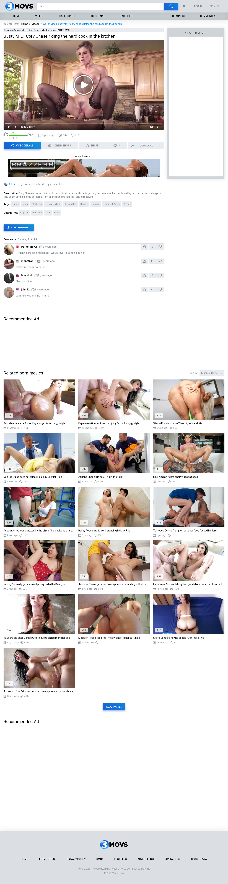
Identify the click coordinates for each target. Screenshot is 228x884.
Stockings (37, 204)
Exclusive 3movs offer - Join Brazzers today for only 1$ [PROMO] (37, 30)
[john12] (9, 292)
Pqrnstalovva (29, 246)
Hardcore (37, 212)
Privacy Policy (76, 859)
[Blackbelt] (9, 278)
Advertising (146, 859)
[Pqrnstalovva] (9, 249)
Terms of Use (47, 859)
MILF (48, 212)
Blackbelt (27, 275)
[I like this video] (6, 135)
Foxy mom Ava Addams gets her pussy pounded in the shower (39, 691)
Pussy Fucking (53, 204)
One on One (70, 204)
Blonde (127, 204)
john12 (25, 289)
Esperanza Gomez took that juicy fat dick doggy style (108, 423)
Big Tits (24, 212)
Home (16, 16)
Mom (25, 204)
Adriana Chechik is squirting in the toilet (100, 476)
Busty (16, 204)
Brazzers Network (34, 184)
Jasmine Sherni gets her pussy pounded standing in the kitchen (114, 584)
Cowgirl (84, 204)
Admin (12, 184)
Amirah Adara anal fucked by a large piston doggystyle (34, 423)
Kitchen (95, 204)
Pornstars (97, 16)
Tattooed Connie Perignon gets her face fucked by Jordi (185, 530)
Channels (178, 16)
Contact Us (172, 859)
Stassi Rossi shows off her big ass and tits (177, 423)
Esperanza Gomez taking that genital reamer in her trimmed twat (188, 584)
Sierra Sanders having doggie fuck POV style (178, 637)
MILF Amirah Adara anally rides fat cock (175, 476)
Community (207, 16)
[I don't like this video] (30, 135)
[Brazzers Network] (84, 175)
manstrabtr (28, 261)
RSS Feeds (120, 859)
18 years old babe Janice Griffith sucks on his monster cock (37, 637)
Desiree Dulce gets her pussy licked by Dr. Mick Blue (33, 476)
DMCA (99, 859)
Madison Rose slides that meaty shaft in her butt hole (109, 637)
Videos (39, 16)
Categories (66, 16)
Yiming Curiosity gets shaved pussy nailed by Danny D (34, 584)
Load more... (114, 706)
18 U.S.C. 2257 (199, 859)
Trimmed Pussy (111, 204)
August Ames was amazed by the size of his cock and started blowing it (39, 530)
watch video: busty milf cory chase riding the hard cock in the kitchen (82, 23)
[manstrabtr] (9, 264)
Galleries (126, 16)
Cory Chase (58, 184)
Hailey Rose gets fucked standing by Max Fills (104, 530)
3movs (120, 873)
